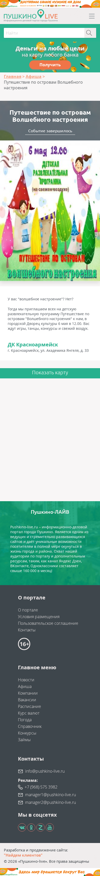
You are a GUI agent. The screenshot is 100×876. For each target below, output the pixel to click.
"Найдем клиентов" (23, 855)
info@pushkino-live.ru (45, 771)
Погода (25, 719)
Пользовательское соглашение (48, 623)
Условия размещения (38, 616)
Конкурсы (27, 733)
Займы (24, 739)
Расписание (29, 706)
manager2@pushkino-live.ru (50, 802)
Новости (26, 680)
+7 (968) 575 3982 (41, 787)
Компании (28, 693)
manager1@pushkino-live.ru (50, 794)
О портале (28, 610)
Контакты (27, 630)
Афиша (25, 686)
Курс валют (28, 713)
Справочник (30, 726)
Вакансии (27, 700)
